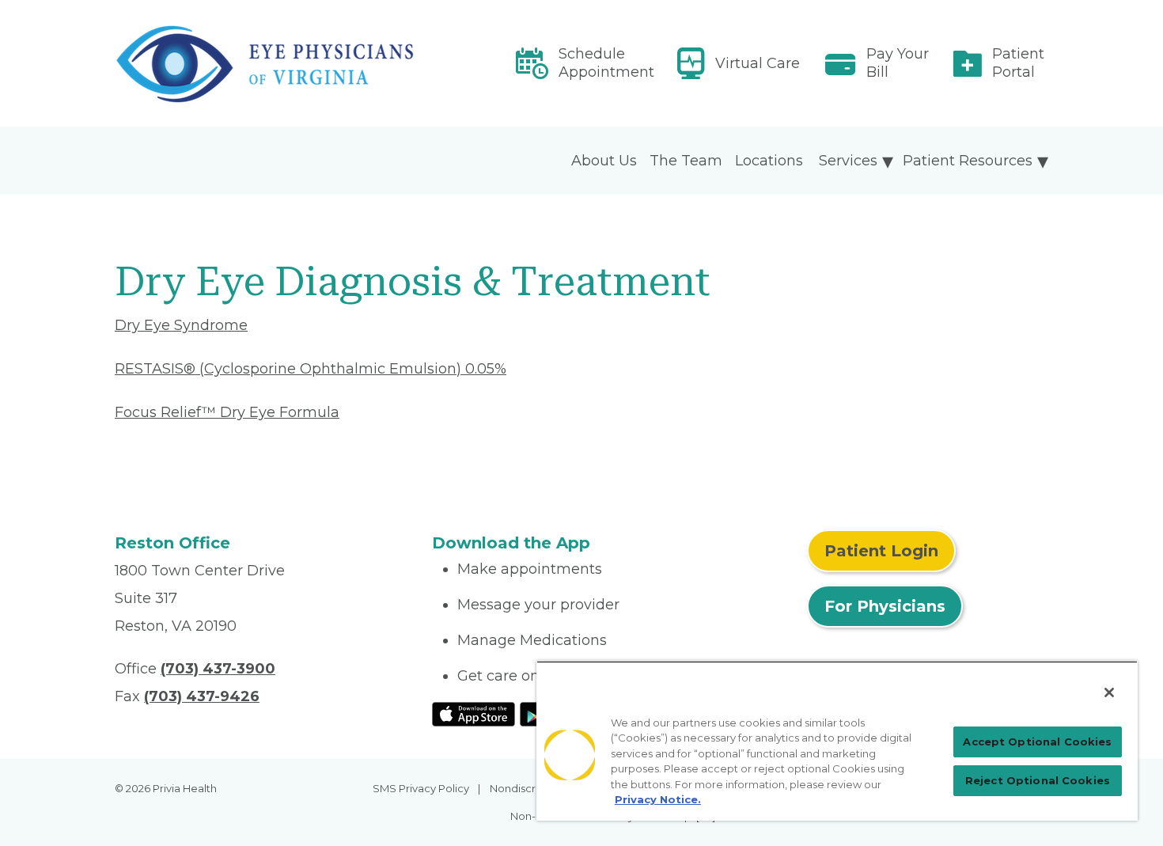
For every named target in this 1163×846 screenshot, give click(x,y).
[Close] (1109, 692)
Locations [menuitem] (769, 160)
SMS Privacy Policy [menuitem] (421, 788)
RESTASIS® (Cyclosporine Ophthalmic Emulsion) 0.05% (310, 368)
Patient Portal (1018, 63)
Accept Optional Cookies (1037, 741)
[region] (837, 741)
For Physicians (884, 606)
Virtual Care (757, 63)
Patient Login (881, 550)
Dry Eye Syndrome (181, 325)
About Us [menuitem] (604, 160)
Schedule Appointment (606, 63)
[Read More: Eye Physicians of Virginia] (264, 63)
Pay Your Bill (897, 63)
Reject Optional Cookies (1037, 780)
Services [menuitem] (848, 160)
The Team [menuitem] (686, 160)
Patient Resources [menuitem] (967, 160)
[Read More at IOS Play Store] (473, 713)
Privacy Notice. (658, 799)
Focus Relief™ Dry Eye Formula (227, 412)
